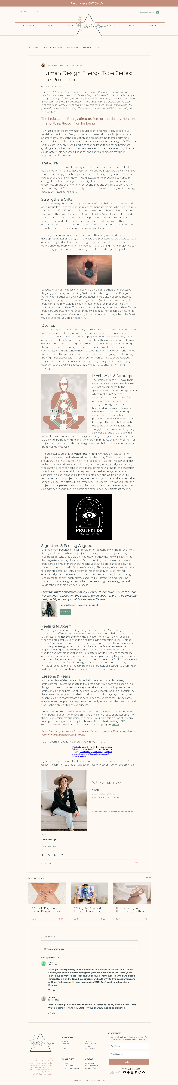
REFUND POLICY (92, 1066)
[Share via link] (61, 855)
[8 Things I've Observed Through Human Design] (89, 893)
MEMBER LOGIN (69, 1066)
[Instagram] (132, 1072)
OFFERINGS (67, 1044)
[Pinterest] (128, 1072)
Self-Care (72, 47)
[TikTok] (139, 1072)
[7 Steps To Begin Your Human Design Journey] (47, 893)
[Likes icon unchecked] (49, 990)
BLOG (87, 1046)
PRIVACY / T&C (91, 1068)
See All (148, 878)
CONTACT (66, 1063)
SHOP (64, 1049)
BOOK (64, 1046)
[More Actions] (136, 963)
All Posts (33, 47)
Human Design (53, 47)
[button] (157, 12)
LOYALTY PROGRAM (70, 1068)
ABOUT (65, 1041)
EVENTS (88, 1041)
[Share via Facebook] (42, 855)
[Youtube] (124, 1072)
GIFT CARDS (90, 1049)
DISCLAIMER (90, 1063)
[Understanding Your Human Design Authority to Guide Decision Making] (132, 893)
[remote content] (89, 752)
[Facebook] (143, 1072)
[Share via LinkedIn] (55, 855)
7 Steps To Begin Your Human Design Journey (46, 910)
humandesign (50, 839)
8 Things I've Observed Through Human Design (88, 910)
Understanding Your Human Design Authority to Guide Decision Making (131, 910)
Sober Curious (91, 47)
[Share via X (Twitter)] (49, 855)
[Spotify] (135, 1072)
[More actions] (136, 65)
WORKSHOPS (90, 1044)
